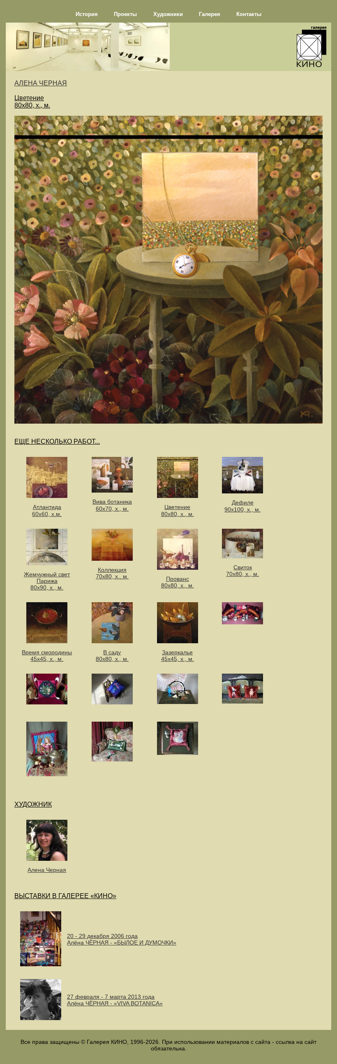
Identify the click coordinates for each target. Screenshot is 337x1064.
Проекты (125, 14)
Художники (168, 14)
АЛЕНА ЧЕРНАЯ (40, 83)
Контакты (248, 14)
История (87, 14)
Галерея (209, 14)
